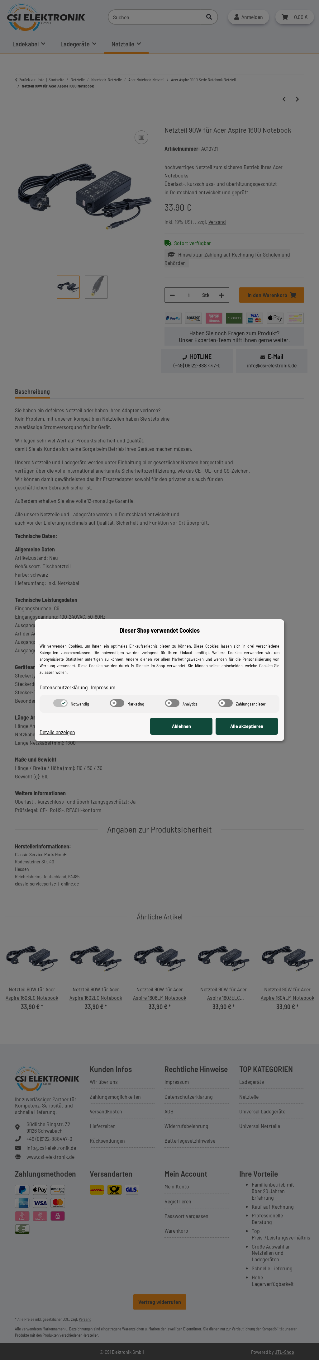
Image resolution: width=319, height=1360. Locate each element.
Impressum (103, 687)
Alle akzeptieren (246, 726)
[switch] (60, 703)
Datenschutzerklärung (64, 687)
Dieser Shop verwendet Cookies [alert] (160, 630)
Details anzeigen (57, 732)
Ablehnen (181, 726)
